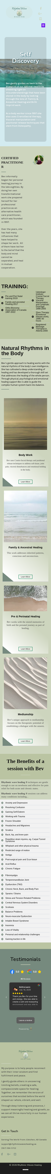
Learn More (25, 482)
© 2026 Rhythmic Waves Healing (25, 1165)
